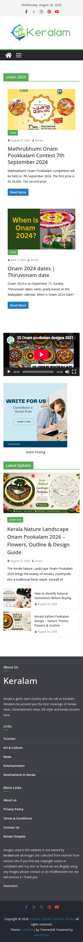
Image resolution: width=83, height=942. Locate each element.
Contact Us (11, 827)
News (7, 757)
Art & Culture (13, 748)
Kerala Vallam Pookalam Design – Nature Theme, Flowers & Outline (51, 620)
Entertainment (14, 766)
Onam (12, 132)
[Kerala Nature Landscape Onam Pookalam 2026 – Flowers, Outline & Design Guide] (41, 493)
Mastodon (10, 886)
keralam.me (11, 855)
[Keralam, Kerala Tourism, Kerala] (8, 55)
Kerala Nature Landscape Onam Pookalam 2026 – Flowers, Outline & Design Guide (38, 540)
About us (10, 800)
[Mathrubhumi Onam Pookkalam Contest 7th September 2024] (41, 109)
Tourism (9, 739)
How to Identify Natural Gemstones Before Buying (52, 595)
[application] (41, 354)
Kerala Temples (14, 836)
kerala (39, 140)
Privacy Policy (13, 809)
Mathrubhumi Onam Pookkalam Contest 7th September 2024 (36, 155)
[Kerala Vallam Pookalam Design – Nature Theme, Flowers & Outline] (17, 624)
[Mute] (67, 372)
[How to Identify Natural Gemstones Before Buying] (17, 599)
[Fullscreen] (74, 372)
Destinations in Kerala (19, 775)
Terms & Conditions (17, 818)
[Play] (9, 372)
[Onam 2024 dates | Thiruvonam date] (41, 229)
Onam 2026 (15, 519)
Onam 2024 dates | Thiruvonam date (31, 271)
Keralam (20, 681)
